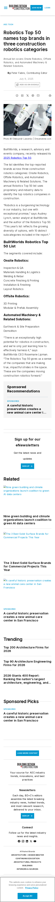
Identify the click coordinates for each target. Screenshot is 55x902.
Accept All (27, 896)
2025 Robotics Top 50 (17, 157)
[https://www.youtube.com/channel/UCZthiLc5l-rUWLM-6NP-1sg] (34, 841)
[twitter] (27, 95)
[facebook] (17, 95)
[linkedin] (22, 95)
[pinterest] (32, 95)
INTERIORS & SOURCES (27, 869)
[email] (38, 95)
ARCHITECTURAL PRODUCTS (27, 862)
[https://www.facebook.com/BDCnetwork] (19, 841)
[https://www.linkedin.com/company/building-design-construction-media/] (27, 841)
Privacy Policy (31, 888)
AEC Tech (8, 24)
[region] (27, 889)
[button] (6, 8)
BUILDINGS (27, 865)
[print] (50, 95)
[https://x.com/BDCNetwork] (30, 841)
